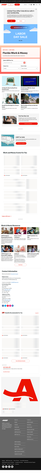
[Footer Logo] (7, 420)
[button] (36, 4)
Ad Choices (4, 464)
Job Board (16, 253)
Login (29, 4)
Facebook (3, 306)
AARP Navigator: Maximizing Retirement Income (6, 237)
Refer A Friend (29, 427)
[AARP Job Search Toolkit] (33, 248)
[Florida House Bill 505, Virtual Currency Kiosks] (30, 81)
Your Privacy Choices (10, 464)
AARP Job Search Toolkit (33, 253)
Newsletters (29, 424)
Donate (15, 422)
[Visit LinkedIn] (12, 466)
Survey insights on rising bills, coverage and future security (29, 109)
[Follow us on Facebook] (3, 466)
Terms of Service (16, 460)
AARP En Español (30, 422)
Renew (21, 20)
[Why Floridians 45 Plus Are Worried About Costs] (30, 98)
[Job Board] (20, 248)
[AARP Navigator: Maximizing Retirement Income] (7, 230)
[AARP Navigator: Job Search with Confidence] (7, 248)
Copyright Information (19, 462)
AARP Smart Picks (17, 431)
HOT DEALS (6, 367)
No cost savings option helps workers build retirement (9, 109)
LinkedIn (13, 306)
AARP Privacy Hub (9, 460)
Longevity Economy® (18, 453)
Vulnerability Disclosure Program (29, 462)
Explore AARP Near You (8, 60)
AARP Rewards (17, 429)
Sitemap (3, 460)
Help (33, 4)
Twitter (5, 306)
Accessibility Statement (24, 460)
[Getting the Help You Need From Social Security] (11, 81)
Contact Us (29, 419)
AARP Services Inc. (30, 439)
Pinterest (8, 306)
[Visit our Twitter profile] (6, 466)
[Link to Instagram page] (9, 466)
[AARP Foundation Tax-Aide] (33, 230)
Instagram (10, 306)
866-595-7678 (7, 289)
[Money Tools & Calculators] (20, 230)
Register (25, 4)
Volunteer (16, 424)
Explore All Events (6, 216)
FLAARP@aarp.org (14, 282)
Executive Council (14, 273)
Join (11, 20)
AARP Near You (17, 434)
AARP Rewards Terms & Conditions (8, 462)
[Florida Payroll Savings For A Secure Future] (11, 98)
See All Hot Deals (6, 371)
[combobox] (14, 62)
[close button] (36, 9)
